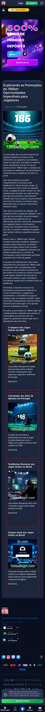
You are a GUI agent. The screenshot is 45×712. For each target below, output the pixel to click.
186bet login (10, 107)
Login (20, 3)
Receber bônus (22, 62)
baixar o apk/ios (29, 701)
